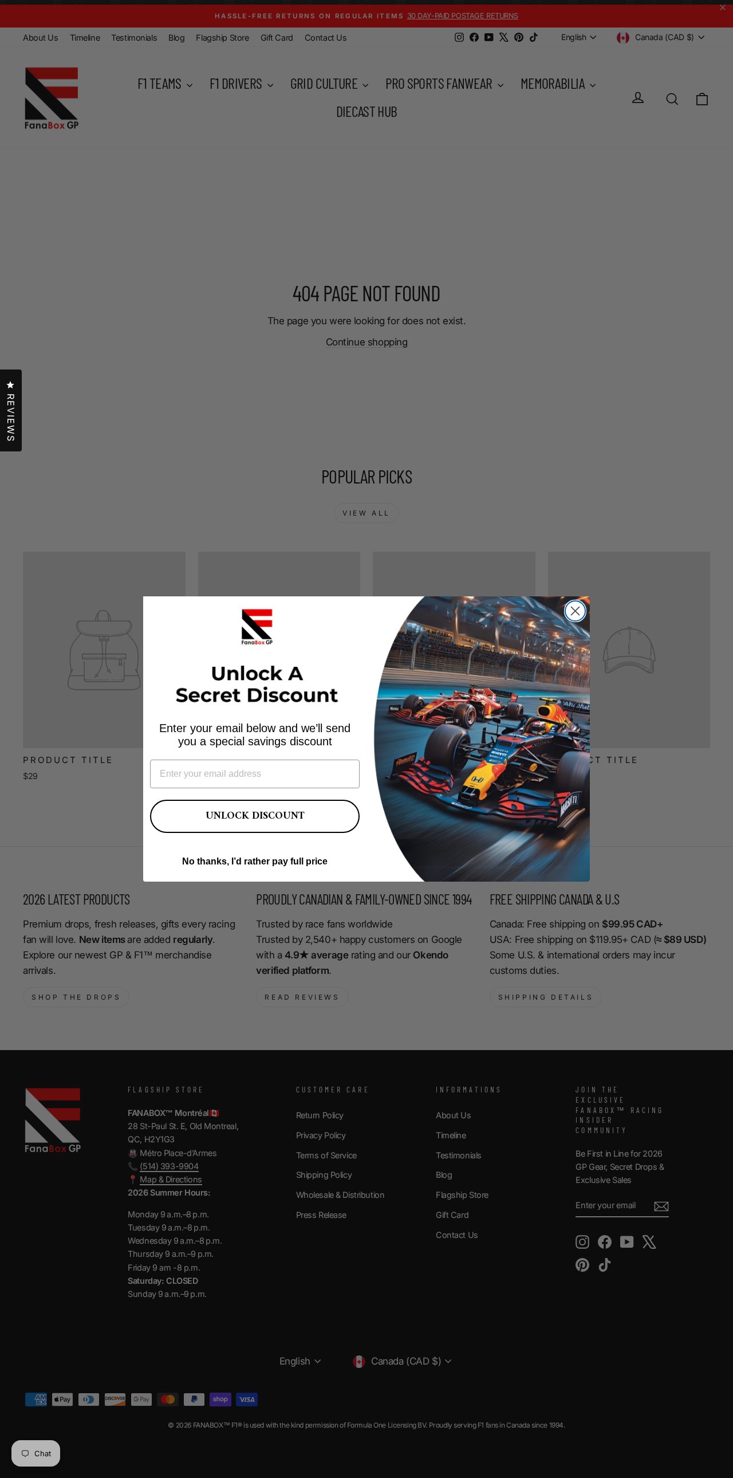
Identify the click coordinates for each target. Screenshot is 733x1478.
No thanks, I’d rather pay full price (255, 861)
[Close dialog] (575, 611)
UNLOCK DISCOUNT (255, 816)
